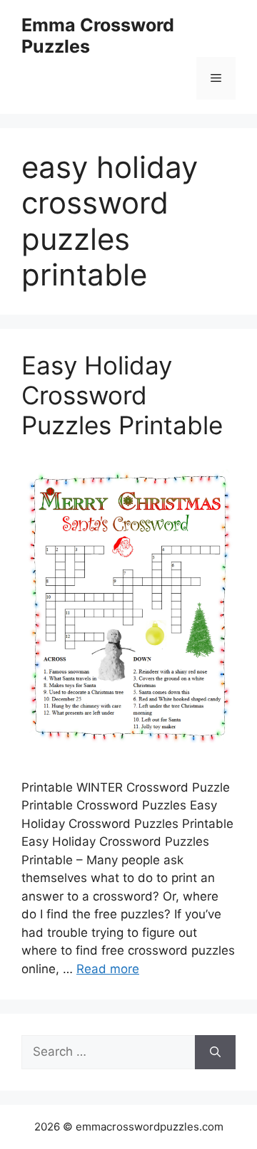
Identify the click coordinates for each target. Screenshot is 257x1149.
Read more (107, 969)
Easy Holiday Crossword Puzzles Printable (122, 395)
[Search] (215, 1052)
